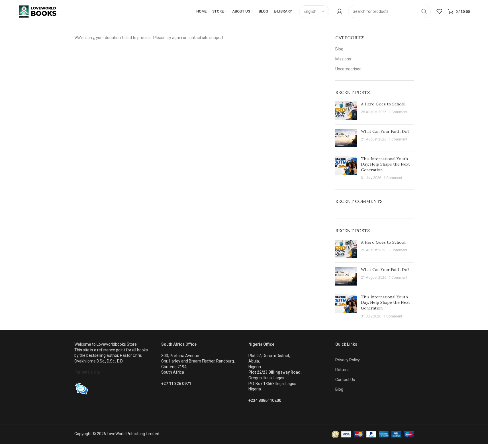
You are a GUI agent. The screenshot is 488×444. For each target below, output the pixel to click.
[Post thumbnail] (346, 110)
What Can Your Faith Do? (385, 131)
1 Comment (398, 112)
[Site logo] (43, 11)
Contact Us (345, 379)
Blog (339, 49)
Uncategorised (348, 69)
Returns (342, 369)
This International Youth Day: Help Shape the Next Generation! (385, 164)
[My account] (339, 11)
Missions (343, 59)
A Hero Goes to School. (383, 104)
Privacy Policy (347, 360)
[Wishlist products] (439, 11)
